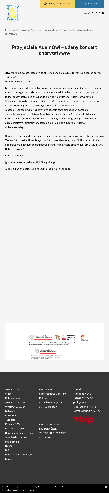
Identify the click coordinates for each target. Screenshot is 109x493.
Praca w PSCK (13, 424)
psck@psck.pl (81, 402)
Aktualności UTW (15, 402)
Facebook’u (64, 168)
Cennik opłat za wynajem (19, 433)
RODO (8, 445)
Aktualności (53, 30)
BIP (7, 450)
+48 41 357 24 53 (83, 398)
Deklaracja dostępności (18, 454)
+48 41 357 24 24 (83, 393)
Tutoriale (10, 419)
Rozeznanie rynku (15, 428)
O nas (8, 393)
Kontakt (9, 459)
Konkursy (10, 415)
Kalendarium (12, 398)
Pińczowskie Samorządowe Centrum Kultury (25, 30)
